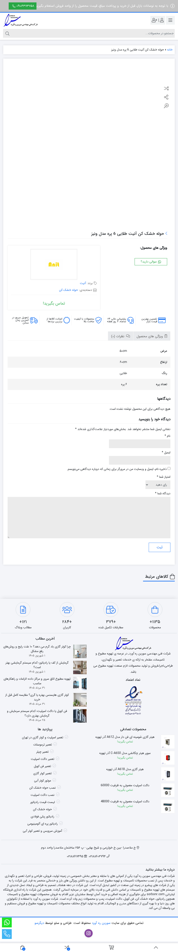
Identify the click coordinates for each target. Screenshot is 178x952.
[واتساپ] (7, 922)
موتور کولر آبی (42, 780)
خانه (170, 49)
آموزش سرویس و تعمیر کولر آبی (42, 830)
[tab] (151, 336)
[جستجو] (7, 33)
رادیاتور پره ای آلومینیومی (42, 823)
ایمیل (166, 452)
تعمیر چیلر (42, 751)
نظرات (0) (118, 336)
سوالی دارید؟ (149, 261)
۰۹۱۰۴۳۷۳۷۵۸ (25, 5)
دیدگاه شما (162, 493)
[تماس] (7, 934)
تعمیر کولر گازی (42, 773)
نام (167, 436)
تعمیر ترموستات (42, 744)
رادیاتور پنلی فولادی (42, 816)
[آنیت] (53, 265)
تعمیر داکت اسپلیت (42, 759)
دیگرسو (39, 923)
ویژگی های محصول (150, 336)
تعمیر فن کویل (42, 766)
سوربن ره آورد (101, 923)
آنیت (83, 283)
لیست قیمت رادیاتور (42, 802)
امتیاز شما (163, 477)
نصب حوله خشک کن (42, 787)
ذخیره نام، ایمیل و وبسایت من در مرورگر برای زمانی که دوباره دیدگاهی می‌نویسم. (117, 469)
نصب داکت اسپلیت (42, 795)
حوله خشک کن (68, 290)
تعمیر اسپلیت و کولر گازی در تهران (42, 737)
